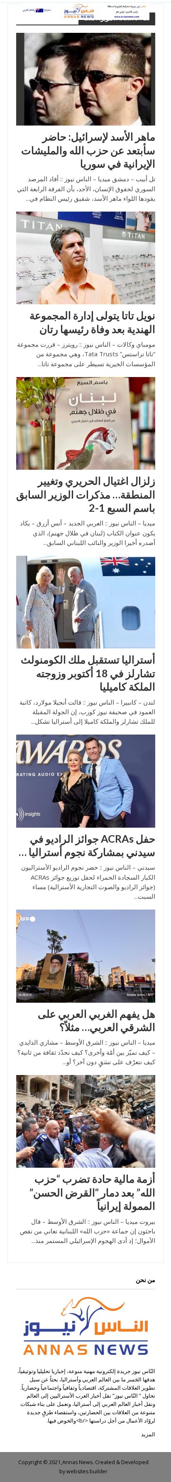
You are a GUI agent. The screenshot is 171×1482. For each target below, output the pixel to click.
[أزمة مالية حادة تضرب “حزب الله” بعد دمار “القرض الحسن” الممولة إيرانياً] (85, 1121)
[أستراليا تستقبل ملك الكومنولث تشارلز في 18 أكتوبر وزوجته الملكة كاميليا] (85, 601)
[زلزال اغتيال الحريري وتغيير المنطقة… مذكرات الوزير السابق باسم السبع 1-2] (85, 423)
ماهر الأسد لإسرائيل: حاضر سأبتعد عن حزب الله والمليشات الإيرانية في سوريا (88, 150)
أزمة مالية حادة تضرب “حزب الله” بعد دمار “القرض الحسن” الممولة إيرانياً (92, 1192)
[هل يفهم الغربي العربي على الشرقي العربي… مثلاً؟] (85, 955)
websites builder (86, 1471)
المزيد (148, 1434)
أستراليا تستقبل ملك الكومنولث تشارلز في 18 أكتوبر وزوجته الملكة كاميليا (88, 673)
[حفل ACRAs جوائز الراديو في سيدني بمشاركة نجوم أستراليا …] (85, 780)
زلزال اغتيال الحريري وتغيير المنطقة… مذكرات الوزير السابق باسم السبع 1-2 (85, 494)
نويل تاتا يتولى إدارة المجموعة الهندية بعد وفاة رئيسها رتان (92, 322)
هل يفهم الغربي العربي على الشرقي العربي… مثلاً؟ (96, 1020)
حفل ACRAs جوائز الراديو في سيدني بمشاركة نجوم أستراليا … (87, 845)
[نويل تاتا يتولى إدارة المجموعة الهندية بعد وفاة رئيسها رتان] (85, 257)
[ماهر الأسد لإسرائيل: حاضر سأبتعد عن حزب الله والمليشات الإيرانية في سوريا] (85, 78)
